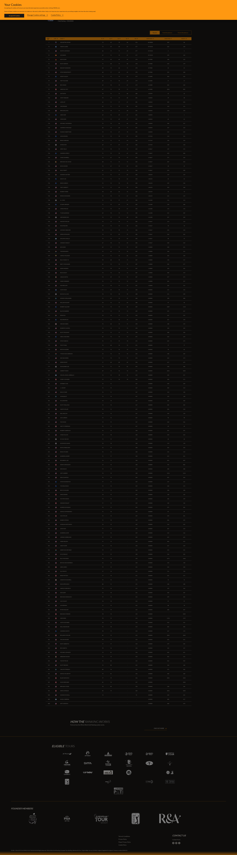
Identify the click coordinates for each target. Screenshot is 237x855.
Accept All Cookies (14, 16)
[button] (37, 16)
